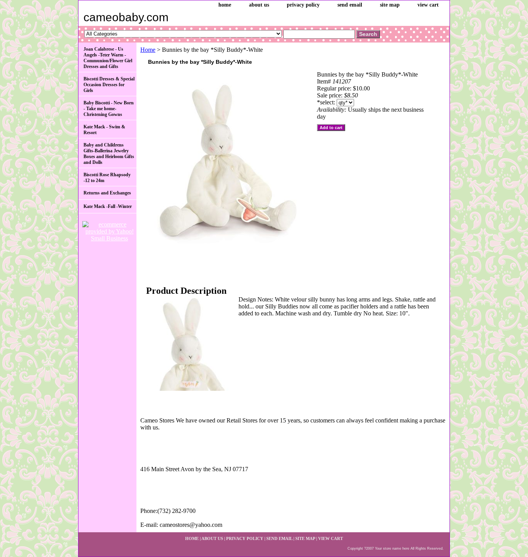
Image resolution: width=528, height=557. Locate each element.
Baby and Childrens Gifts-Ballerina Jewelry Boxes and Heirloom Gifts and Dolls (108, 153)
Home (147, 49)
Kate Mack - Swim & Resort (104, 129)
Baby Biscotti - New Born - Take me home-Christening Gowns (108, 108)
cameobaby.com (126, 17)
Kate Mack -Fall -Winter (107, 206)
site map (390, 5)
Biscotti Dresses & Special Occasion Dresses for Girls (109, 84)
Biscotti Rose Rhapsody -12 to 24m (107, 177)
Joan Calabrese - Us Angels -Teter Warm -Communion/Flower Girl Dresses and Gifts (107, 57)
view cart (428, 5)
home (224, 5)
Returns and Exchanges (107, 193)
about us (259, 5)
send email (349, 5)
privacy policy (303, 5)
